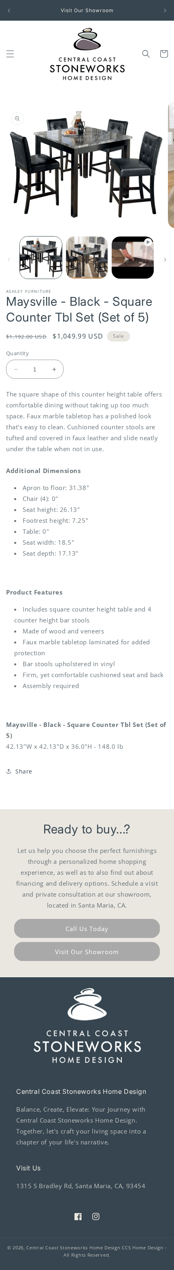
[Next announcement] (165, 10)
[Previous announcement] (9, 10)
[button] (10, 54)
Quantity (17, 353)
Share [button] (23, 771)
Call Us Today (87, 929)
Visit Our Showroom (87, 952)
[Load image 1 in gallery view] (41, 258)
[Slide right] (165, 259)
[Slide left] (9, 259)
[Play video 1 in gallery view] (133, 258)
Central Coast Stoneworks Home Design (73, 1247)
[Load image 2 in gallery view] (87, 258)
